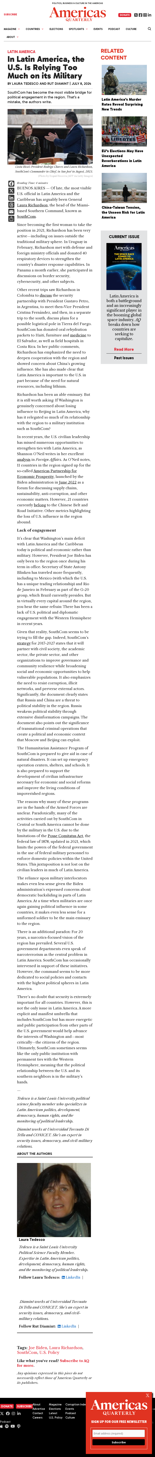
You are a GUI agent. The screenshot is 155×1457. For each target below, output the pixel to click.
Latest (53, 1413)
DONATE (125, 15)
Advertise (39, 1409)
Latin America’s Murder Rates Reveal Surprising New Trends (122, 104)
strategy (24, 643)
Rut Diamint (58, 84)
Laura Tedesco (25, 84)
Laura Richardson (32, 205)
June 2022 (68, 482)
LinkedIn (72, 1277)
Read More (124, 349)
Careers (38, 1417)
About (36, 1404)
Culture (131, 29)
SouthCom (26, 216)
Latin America (21, 51)
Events (98, 29)
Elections (56, 29)
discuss (46, 295)
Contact (38, 1413)
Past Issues (124, 357)
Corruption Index (76, 1404)
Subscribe (24, 1406)
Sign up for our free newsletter (119, 1421)
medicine (78, 335)
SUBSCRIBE (10, 14)
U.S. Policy (49, 1352)
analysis (23, 459)
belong (40, 505)
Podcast (114, 29)
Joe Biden (38, 1347)
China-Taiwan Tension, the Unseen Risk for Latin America (123, 212)
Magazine (55, 1404)
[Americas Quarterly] (77, 13)
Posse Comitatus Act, (66, 836)
